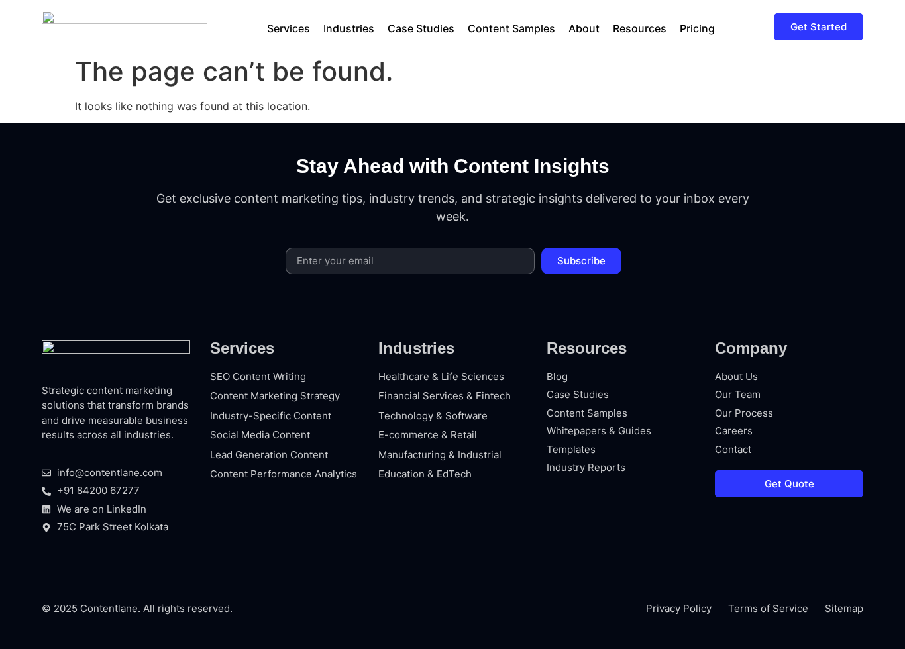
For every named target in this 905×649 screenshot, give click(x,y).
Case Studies (421, 28)
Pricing (697, 28)
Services (288, 28)
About (584, 28)
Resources (639, 28)
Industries (348, 28)
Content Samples (511, 28)
